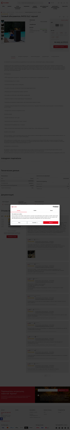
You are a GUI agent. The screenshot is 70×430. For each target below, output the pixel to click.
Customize (34, 222)
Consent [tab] (18, 210)
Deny (19, 222)
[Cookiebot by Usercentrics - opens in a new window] (53, 207)
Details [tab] (35, 210)
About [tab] (51, 210)
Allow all (50, 222)
